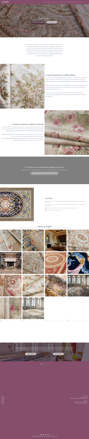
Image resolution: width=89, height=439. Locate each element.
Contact (3, 403)
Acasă (3, 396)
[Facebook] (41, 434)
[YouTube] (48, 434)
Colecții (3, 401)
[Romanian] (86, 2)
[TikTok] (45, 434)
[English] (84, 2)
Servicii (3, 400)
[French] (85, 2)
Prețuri (3, 402)
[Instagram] (43, 434)
